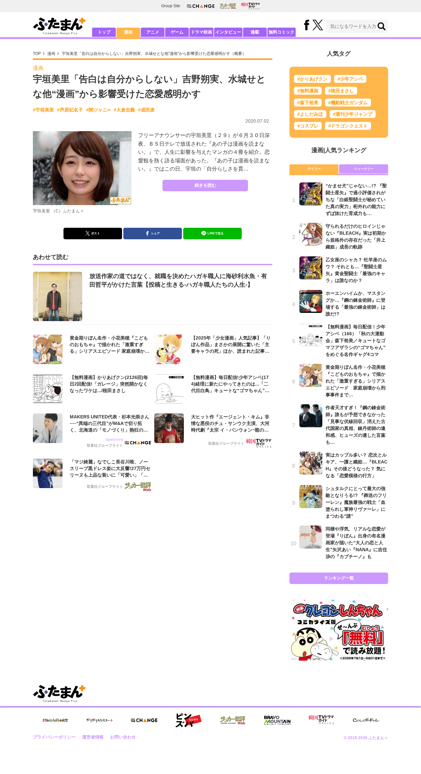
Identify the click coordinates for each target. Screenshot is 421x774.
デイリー (314, 169)
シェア (155, 233)
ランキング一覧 (339, 577)
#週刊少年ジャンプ (352, 114)
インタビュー (228, 32)
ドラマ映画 (201, 32)
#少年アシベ (350, 79)
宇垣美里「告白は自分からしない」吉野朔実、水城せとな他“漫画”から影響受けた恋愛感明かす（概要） (154, 53)
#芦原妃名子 (70, 109)
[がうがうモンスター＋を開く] (100, 720)
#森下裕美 (307, 102)
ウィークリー (364, 169)
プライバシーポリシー (54, 737)
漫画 (128, 32)
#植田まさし (341, 90)
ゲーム (177, 32)
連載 (255, 32)
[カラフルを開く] (366, 720)
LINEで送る (216, 233)
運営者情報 (93, 737)
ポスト (95, 233)
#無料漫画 (307, 90)
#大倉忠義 (124, 109)
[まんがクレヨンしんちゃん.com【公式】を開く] (55, 720)
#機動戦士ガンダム (348, 102)
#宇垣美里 (43, 109)
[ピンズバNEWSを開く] (188, 720)
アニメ (152, 32)
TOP (37, 53)
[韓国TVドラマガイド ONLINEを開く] (250, 6)
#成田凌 (146, 109)
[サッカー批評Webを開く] (228, 6)
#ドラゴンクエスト (348, 126)
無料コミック (281, 32)
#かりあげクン (312, 79)
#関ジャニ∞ (98, 109)
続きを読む (205, 185)
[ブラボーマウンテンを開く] (277, 720)
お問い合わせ (123, 737)
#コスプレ (307, 126)
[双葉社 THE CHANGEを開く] (200, 6)
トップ (104, 32)
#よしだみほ (310, 114)
